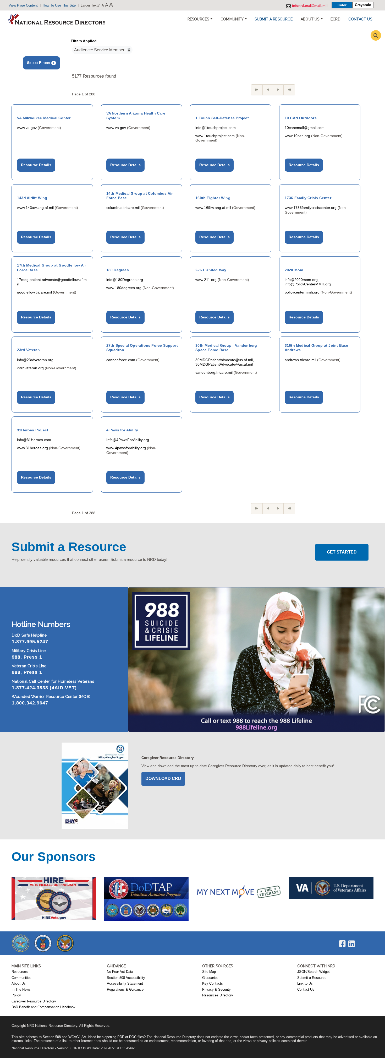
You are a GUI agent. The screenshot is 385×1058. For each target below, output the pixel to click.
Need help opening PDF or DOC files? (117, 1037)
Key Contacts (212, 983)
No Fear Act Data (120, 972)
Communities (21, 978)
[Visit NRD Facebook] (342, 945)
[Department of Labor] (43, 943)
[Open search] (376, 35)
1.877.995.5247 (30, 641)
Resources (20, 972)
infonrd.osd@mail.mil (309, 6)
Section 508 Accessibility (126, 978)
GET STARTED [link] (342, 552)
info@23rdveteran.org (35, 360)
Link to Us (305, 983)
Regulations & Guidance (125, 989)
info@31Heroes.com (34, 440)
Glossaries (210, 978)
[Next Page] (278, 89)
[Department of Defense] (21, 943)
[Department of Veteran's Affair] (65, 943)
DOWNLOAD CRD (163, 778)
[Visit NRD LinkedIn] (351, 945)
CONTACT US (360, 19)
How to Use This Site (59, 5)
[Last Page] (289, 89)
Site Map (209, 972)
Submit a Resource (311, 978)
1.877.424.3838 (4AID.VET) (44, 687)
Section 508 (52, 1037)
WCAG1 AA (77, 1037)
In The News (21, 989)
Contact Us (305, 989)
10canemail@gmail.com (304, 128)
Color (342, 5)
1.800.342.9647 (30, 703)
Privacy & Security (216, 989)
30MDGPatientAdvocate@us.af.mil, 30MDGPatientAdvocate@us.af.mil (224, 362)
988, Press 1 (27, 657)
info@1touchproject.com (215, 128)
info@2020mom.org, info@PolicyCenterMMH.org (308, 282)
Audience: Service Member (101, 50)
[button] (273, 19)
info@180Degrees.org (124, 280)
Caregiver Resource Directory (34, 1001)
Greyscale (363, 5)
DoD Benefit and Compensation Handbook (43, 1007)
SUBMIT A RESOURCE (273, 19)
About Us (19, 983)
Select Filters (39, 63)
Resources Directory (217, 995)
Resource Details (36, 165)
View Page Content (23, 5)
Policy (16, 995)
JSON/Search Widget (313, 972)
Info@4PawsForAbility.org (127, 440)
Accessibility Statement (125, 983)
